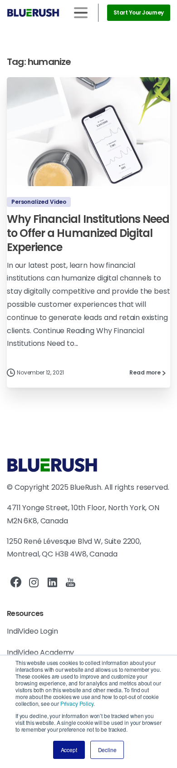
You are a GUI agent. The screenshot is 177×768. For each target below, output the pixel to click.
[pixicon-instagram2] (34, 583)
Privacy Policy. (77, 703)
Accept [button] (69, 749)
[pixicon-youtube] (70, 583)
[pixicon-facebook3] (16, 583)
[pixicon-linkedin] (52, 583)
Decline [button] (107, 749)
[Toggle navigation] (81, 12)
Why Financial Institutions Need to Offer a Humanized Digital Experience (88, 233)
